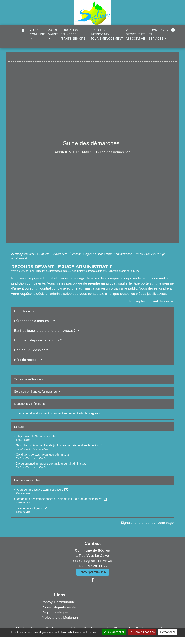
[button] (23, 30)
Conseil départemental (58, 607)
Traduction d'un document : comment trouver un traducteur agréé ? (58, 413)
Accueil (60, 152)
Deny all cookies (144, 632)
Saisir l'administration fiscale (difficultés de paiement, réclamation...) (59, 445)
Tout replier (139, 301)
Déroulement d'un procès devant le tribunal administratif (51, 463)
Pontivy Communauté (58, 602)
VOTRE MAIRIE (81, 152)
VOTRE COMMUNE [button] (37, 32)
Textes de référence (27, 379)
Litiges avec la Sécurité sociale (36, 436)
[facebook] (92, 580)
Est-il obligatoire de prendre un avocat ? (45, 330)
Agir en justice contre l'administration (109, 254)
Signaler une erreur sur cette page (147, 523)
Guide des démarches (113, 152)
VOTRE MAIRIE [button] (53, 32)
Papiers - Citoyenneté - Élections (60, 254)
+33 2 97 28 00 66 (92, 566)
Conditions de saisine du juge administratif (43, 454)
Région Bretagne (54, 612)
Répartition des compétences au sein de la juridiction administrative (61, 498)
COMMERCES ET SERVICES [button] (158, 34)
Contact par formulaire (92, 572)
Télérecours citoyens (32, 508)
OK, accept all (115, 632)
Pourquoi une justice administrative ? (42, 489)
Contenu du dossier (30, 350)
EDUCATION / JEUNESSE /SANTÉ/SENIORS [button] (73, 34)
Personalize (168, 632)
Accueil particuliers (23, 254)
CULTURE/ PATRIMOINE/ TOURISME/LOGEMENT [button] (107, 34)
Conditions (23, 311)
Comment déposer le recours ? (38, 340)
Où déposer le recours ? (33, 321)
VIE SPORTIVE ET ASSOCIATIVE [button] (135, 34)
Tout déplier (162, 301)
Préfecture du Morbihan (59, 617)
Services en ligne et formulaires (36, 391)
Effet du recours (27, 360)
